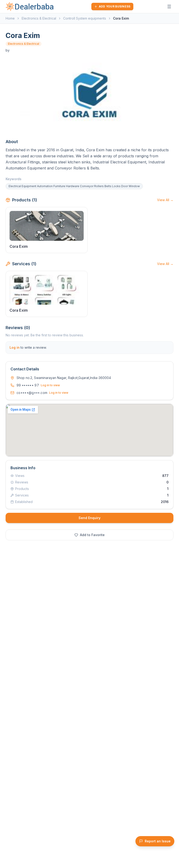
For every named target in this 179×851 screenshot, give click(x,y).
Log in (15, 347)
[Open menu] (169, 6)
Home (10, 18)
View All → (165, 200)
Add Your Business (115, 6)
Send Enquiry (89, 518)
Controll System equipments (84, 18)
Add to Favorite (92, 535)
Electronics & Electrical (39, 18)
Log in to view (50, 385)
